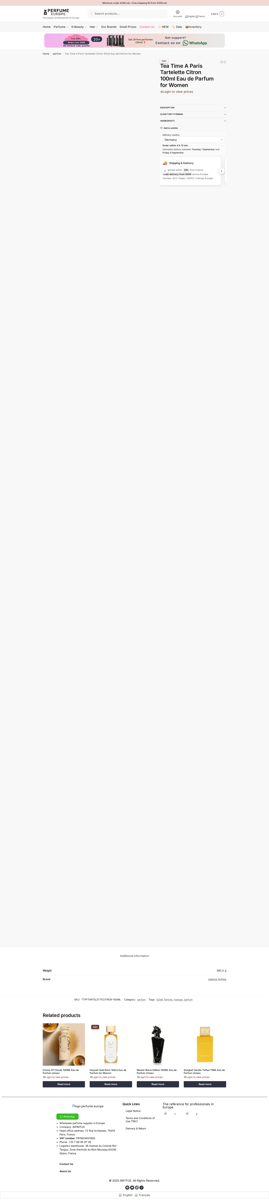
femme (168, 999)
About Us (65, 1171)
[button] (217, 13)
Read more (63, 1084)
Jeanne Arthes (217, 979)
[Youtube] (132, 1188)
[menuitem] (190, 16)
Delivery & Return (136, 1128)
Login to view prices (178, 92)
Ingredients (167, 121)
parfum (57, 53)
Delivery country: (171, 135)
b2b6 (160, 999)
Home (46, 53)
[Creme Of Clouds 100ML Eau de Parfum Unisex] (64, 1044)
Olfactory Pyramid (171, 114)
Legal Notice (133, 1110)
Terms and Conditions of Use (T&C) (140, 1120)
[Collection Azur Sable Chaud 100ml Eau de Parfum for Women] (224, 62)
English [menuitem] (128, 1195)
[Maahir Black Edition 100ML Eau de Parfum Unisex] (158, 1044)
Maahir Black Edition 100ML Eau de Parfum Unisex (157, 1072)
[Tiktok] (137, 1188)
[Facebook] (127, 1188)
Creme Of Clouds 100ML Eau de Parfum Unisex (61, 1072)
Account (177, 16)
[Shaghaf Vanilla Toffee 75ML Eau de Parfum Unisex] (205, 1044)
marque (178, 999)
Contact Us (66, 1164)
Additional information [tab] (134, 956)
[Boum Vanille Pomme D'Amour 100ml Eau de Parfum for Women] (221, 62)
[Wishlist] (80, 1028)
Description (167, 107)
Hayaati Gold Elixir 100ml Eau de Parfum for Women (108, 1072)
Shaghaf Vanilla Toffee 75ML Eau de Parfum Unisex (204, 1072)
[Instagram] (141, 1188)
